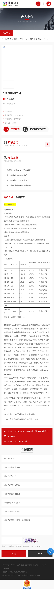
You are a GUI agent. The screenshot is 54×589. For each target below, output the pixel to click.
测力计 (32, 39)
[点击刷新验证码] (30, 540)
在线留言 (20, 197)
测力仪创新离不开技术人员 (18, 180)
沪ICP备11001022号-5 (18, 572)
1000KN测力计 (21, 441)
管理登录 (25, 575)
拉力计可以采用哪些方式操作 (19, 185)
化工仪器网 (15, 575)
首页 (15, 39)
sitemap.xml (35, 575)
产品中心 (6, 33)
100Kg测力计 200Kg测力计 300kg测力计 (31, 431)
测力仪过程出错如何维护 (17, 175)
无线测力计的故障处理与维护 (19, 170)
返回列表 (11, 436)
